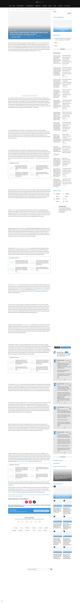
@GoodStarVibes (25, 505)
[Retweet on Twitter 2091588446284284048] (60, 379)
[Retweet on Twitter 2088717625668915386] (60, 427)
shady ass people (21, 289)
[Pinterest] (66, 5)
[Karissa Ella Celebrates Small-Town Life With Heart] (63, 328)
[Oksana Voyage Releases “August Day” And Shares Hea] (63, 278)
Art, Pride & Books (29, 5)
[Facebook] (65, 5)
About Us (50, 5)
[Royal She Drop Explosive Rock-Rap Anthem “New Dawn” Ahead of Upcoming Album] (32, 174)
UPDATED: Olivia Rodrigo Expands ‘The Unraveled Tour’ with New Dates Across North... (63, 496)
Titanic (35, 158)
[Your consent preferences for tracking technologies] (2, 601)
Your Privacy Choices (43, 569)
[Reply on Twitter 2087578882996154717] (58, 452)
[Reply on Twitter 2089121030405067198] (58, 403)
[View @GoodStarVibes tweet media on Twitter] (58, 378)
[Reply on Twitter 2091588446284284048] (58, 379)
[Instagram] (64, 5)
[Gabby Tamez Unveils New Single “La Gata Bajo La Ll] (69, 301)
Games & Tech (37, 5)
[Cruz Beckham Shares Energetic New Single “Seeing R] (63, 304)
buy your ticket (25, 489)
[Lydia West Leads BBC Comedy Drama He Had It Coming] (56, 331)
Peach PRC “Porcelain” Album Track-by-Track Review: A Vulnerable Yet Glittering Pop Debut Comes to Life (57, 525)
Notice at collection (32, 569)
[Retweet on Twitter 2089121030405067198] (60, 403)
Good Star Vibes (60, 360)
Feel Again (38, 50)
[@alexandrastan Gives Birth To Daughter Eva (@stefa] (56, 223)
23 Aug (58, 361)
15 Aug (58, 408)
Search (54, 11)
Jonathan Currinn (13, 35)
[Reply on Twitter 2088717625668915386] (58, 427)
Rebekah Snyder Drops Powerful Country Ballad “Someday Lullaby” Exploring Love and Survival (67, 115)
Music (14, 5)
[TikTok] (34, 502)
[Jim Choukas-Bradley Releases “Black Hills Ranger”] (56, 279)
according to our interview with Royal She (42, 289)
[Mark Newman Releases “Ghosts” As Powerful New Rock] (56, 303)
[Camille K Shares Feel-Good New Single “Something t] (56, 251)
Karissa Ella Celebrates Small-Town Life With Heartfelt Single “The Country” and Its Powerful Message (57, 556)
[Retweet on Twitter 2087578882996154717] (60, 452)
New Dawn (16, 284)
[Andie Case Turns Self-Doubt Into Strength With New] (63, 227)
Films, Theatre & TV (20, 5)
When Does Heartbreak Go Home (21, 248)
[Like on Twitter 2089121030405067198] (62, 403)
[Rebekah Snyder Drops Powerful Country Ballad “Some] (69, 254)
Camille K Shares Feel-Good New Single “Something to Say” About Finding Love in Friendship (66, 93)
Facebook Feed (56, 463)
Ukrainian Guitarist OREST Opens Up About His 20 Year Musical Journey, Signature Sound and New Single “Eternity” (62, 28)
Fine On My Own (26, 324)
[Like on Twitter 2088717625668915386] (62, 427)
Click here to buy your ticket (22, 461)
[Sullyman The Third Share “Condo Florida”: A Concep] (69, 276)
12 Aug (58, 433)
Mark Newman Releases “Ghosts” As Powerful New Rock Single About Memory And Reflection (66, 161)
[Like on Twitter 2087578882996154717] (62, 452)
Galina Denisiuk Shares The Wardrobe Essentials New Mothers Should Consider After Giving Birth (67, 82)
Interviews (45, 5)
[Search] (40, 9)
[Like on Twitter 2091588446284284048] (62, 379)
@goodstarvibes (67, 360)
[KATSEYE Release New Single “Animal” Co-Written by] (69, 328)
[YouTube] (30, 502)
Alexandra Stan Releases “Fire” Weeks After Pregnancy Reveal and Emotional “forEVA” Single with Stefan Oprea (67, 526)
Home (10, 5)
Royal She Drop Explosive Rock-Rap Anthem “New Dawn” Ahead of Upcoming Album (42, 173)
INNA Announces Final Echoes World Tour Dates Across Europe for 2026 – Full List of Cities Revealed (57, 510)
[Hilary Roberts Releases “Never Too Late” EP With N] (63, 254)
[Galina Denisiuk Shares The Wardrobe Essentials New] (69, 223)
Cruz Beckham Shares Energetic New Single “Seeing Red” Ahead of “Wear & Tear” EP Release (66, 171)
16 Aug (58, 385)
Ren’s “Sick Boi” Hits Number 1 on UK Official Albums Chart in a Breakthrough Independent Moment (67, 556)
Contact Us (60, 5)
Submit (55, 5)
